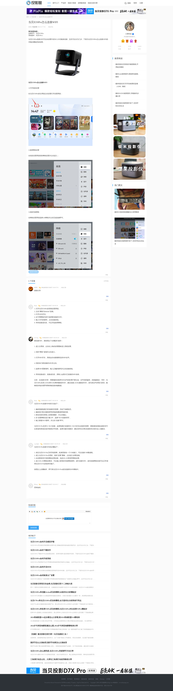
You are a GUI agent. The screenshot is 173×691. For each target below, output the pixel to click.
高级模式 (88, 511)
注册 (141, 3)
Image (35, 511)
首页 (49, 3)
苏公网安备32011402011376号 (81, 685)
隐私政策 (84, 679)
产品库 (63, 3)
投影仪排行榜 (93, 3)
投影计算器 (72, 3)
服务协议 (91, 679)
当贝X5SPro (33, 272)
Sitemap (102, 679)
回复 (107, 296)
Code (42, 511)
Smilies (45, 511)
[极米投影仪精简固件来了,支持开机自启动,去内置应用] (130, 238)
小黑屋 (108, 679)
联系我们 (77, 679)
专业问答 (33, 17)
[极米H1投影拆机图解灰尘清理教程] (130, 209)
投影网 (63, 679)
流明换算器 (82, 3)
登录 (135, 3)
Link (37, 511)
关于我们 (70, 679)
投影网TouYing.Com (107, 682)
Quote (40, 511)
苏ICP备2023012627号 (67, 685)
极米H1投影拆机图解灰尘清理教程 (127, 212)
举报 (107, 275)
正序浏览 (106, 281)
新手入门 (56, 3)
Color (32, 511)
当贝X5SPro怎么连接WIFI (46, 17)
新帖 (97, 679)
